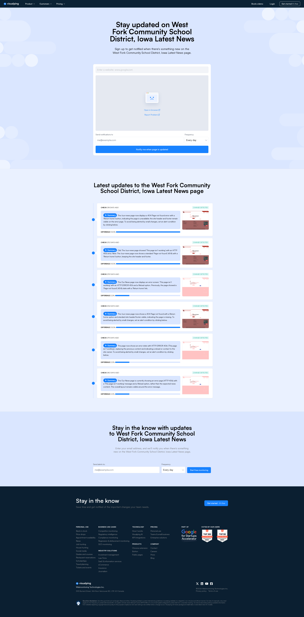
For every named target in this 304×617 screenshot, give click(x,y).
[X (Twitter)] (197, 583)
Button (135, 551)
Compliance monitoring (108, 537)
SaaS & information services (109, 561)
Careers (153, 551)
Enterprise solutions (158, 537)
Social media (81, 551)
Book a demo (257, 4)
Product (28, 4)
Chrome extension (140, 548)
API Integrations (138, 537)
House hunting (82, 547)
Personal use (155, 531)
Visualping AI (137, 534)
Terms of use (213, 591)
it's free (290, 4)
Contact (153, 548)
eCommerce (103, 564)
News (78, 541)
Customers (44, 4)
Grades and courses (84, 554)
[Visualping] (11, 4)
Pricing (59, 4)
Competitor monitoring (107, 531)
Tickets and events (83, 567)
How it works (137, 531)
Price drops (81, 534)
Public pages (137, 555)
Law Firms (102, 558)
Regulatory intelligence (107, 534)
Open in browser (151, 110)
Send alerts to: (99, 464)
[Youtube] (206, 583)
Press (152, 555)
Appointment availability (85, 537)
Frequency (189, 134)
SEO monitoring (105, 544)
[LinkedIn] (202, 583)
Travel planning (82, 564)
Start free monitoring (199, 470)
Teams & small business (160, 534)
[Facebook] (211, 583)
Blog (152, 558)
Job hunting (81, 544)
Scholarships (81, 561)
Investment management (108, 555)
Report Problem (151, 115)
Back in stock (81, 531)
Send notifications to (104, 134)
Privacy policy (201, 591)
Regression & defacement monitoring (113, 541)
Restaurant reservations (85, 557)
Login (272, 4)
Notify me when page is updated (152, 149)
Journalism (102, 571)
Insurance (102, 568)
